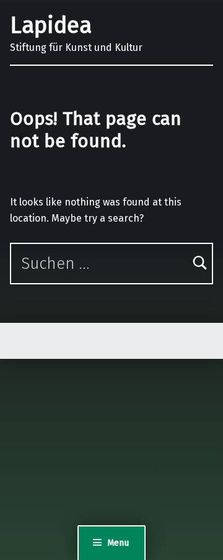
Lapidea (51, 25)
